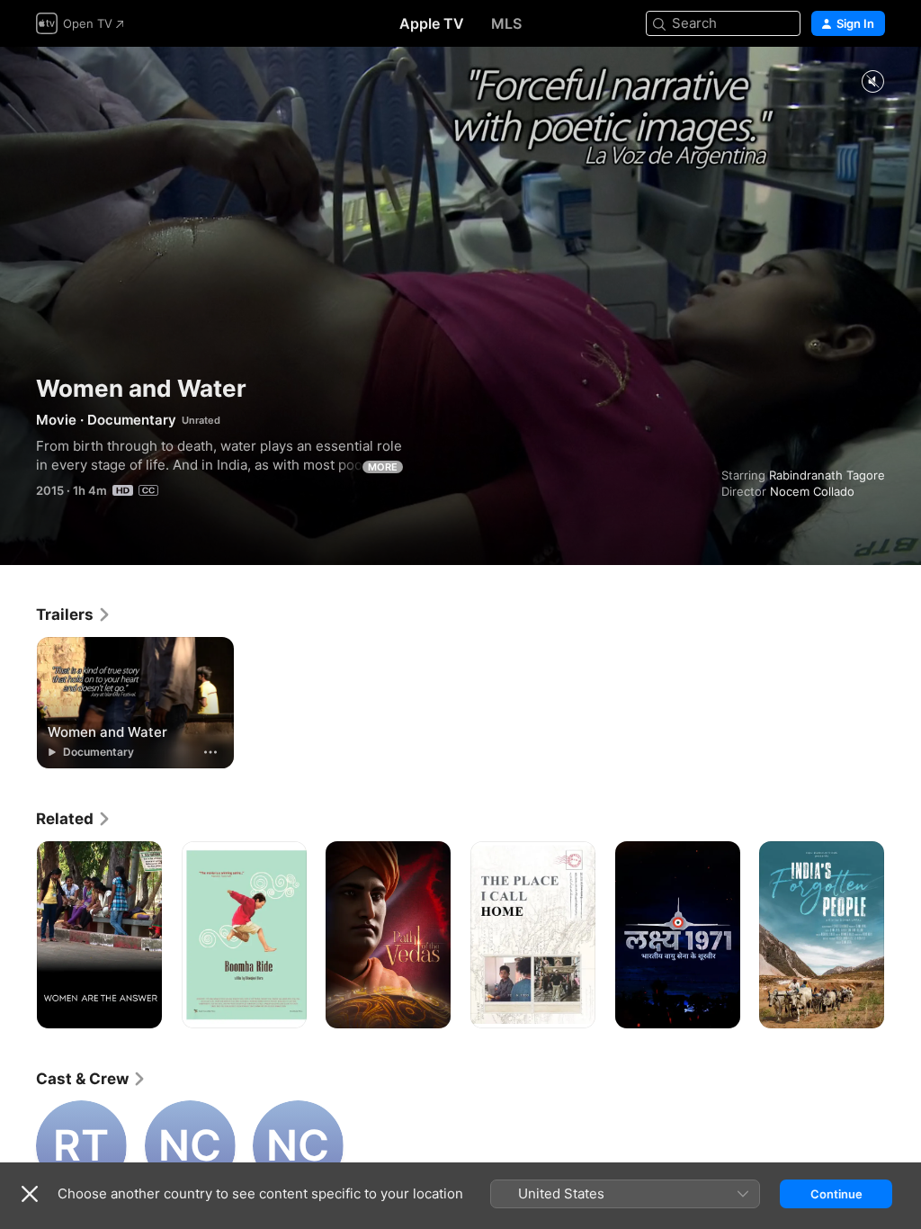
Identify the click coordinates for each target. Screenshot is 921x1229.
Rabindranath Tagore (827, 475)
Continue (836, 1194)
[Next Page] (903, 935)
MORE (383, 467)
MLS (506, 23)
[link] (74, 614)
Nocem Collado (812, 491)
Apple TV (431, 23)
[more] (210, 752)
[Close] (30, 1194)
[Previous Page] (18, 935)
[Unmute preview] (872, 82)
